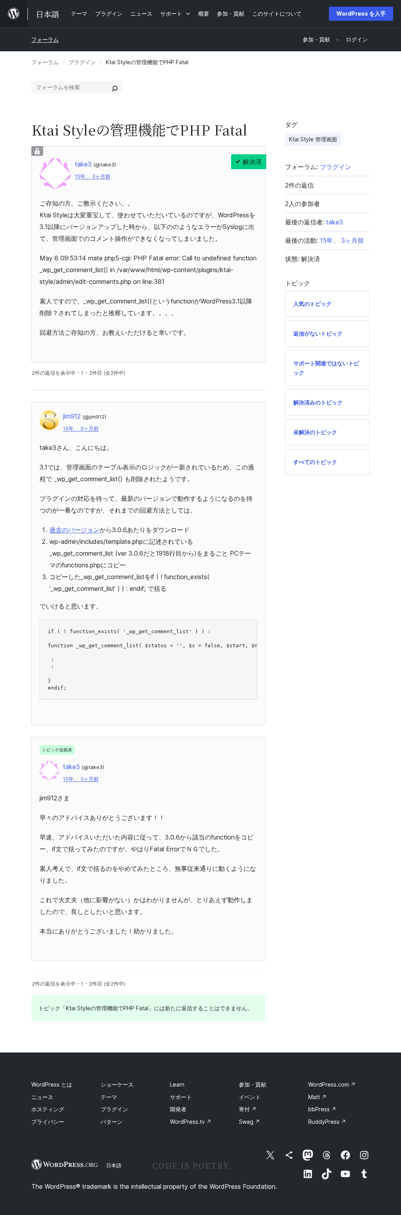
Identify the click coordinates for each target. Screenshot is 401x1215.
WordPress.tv (190, 1121)
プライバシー (47, 1121)
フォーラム (45, 39)
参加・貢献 (252, 1084)
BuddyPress (327, 1121)
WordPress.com (332, 1084)
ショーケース (117, 1084)
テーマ (109, 1097)
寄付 (247, 1109)
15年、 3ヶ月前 (92, 176)
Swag (249, 1121)
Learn (177, 1084)
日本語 (113, 1165)
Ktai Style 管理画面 (313, 139)
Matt (317, 1097)
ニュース (42, 1097)
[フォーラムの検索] (114, 87)
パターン (112, 1121)
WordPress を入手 (361, 13)
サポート (181, 1097)
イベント (250, 1097)
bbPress (322, 1109)
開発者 (178, 1109)
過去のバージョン (74, 530)
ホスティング (47, 1109)
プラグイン (82, 62)
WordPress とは (51, 1084)
